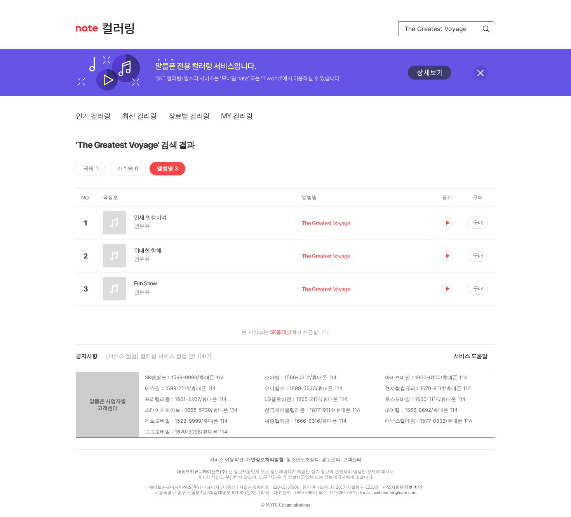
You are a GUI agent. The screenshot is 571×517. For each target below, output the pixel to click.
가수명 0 (127, 168)
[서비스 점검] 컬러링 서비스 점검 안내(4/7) (159, 355)
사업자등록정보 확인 (402, 487)
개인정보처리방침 (265, 459)
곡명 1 (90, 168)
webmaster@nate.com (395, 492)
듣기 (447, 222)
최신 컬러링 (139, 116)
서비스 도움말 (470, 355)
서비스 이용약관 (227, 459)
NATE (87, 28)
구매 (478, 222)
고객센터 (352, 459)
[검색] (486, 28)
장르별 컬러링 (188, 116)
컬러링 (122, 28)
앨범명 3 (167, 168)
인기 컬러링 (93, 116)
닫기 (480, 73)
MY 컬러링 (236, 116)
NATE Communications (288, 505)
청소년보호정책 (302, 459)
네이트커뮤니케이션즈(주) (202, 471)
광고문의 (331, 459)
